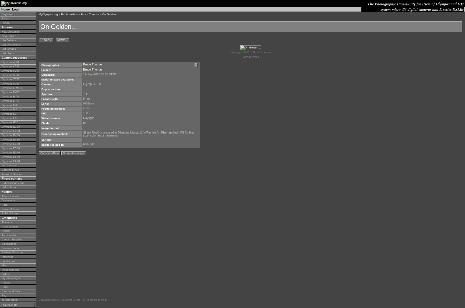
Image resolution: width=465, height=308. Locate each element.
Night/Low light (11, 278)
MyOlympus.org (48, 14)
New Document (11, 31)
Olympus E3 (9, 118)
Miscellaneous (10, 269)
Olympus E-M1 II (12, 87)
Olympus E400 (11, 135)
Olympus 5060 (11, 75)
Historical (7, 256)
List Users (8, 53)
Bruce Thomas (90, 14)
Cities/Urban (9, 243)
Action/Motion (10, 226)
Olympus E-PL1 (11, 105)
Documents (9, 200)
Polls (5, 204)
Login (16, 9)
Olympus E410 (11, 139)
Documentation (11, 248)
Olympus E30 (10, 122)
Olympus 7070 (11, 79)
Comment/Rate (49, 153)
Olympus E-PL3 (11, 109)
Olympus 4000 (11, 62)
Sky (4, 295)
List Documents (11, 44)
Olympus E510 (11, 152)
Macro (5, 265)
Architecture (9, 235)
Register (7, 14)
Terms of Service (12, 174)
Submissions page (13, 182)
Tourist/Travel (10, 299)
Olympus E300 (11, 126)
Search (6, 18)
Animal (6, 230)
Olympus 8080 (11, 83)
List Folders (9, 40)
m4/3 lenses (9, 165)
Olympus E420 (11, 143)
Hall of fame (9, 187)
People (6, 282)
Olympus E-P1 (10, 96)
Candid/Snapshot (12, 239)
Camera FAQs (10, 169)
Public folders (10, 213)
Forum (5, 22)
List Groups (9, 48)
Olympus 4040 (11, 66)
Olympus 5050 (11, 70)
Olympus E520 (11, 156)
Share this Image (73, 153)
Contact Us (10, 304)
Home (5, 9)
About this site (10, 196)
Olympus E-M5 (11, 92)
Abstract (7, 222)
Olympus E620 (11, 161)
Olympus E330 (11, 131)
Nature (6, 273)
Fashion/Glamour (12, 252)
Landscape (9, 261)
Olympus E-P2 (10, 100)
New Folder (9, 35)
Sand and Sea (11, 291)
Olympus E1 (9, 113)
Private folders (10, 209)
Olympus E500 (11, 148)
